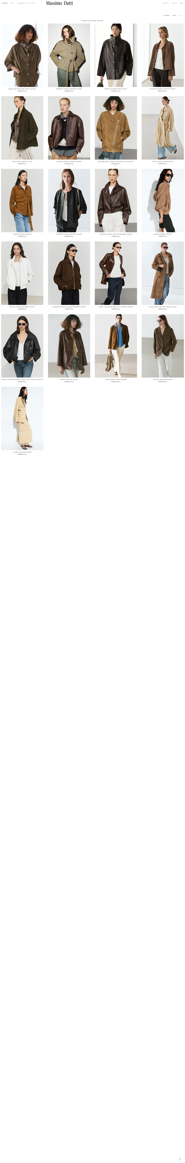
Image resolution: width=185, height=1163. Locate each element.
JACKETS (15, 15)
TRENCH (42, 15)
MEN (12, 3)
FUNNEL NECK (61, 15)
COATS (50, 15)
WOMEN (5, 3)
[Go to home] (59, 3)
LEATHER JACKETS (29, 15)
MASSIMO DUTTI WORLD (26, 3)
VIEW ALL (5, 15)
